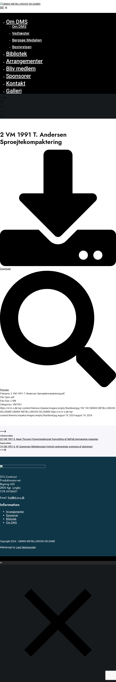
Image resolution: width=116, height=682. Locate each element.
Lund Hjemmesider (26, 547)
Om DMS (11, 523)
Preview (4, 390)
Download (5, 268)
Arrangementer (15, 512)
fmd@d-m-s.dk (16, 498)
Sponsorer (12, 515)
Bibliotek (11, 519)
